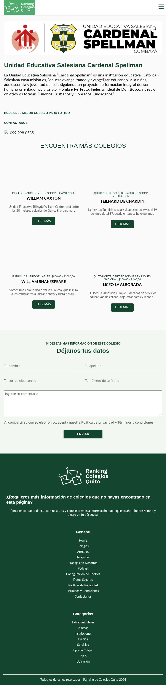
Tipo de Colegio (83, 650)
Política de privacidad (97, 422)
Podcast (83, 568)
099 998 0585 (22, 133)
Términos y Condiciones (83, 591)
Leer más (44, 221)
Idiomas (83, 628)
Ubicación (83, 661)
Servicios (83, 644)
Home (83, 540)
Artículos (83, 551)
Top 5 (83, 656)
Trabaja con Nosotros (83, 563)
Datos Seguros (83, 579)
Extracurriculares (83, 622)
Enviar (83, 434)
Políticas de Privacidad (83, 585)
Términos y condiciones (135, 422)
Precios (83, 639)
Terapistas (83, 557)
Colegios (83, 546)
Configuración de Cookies (83, 574)
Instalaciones (83, 633)
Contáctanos (83, 596)
